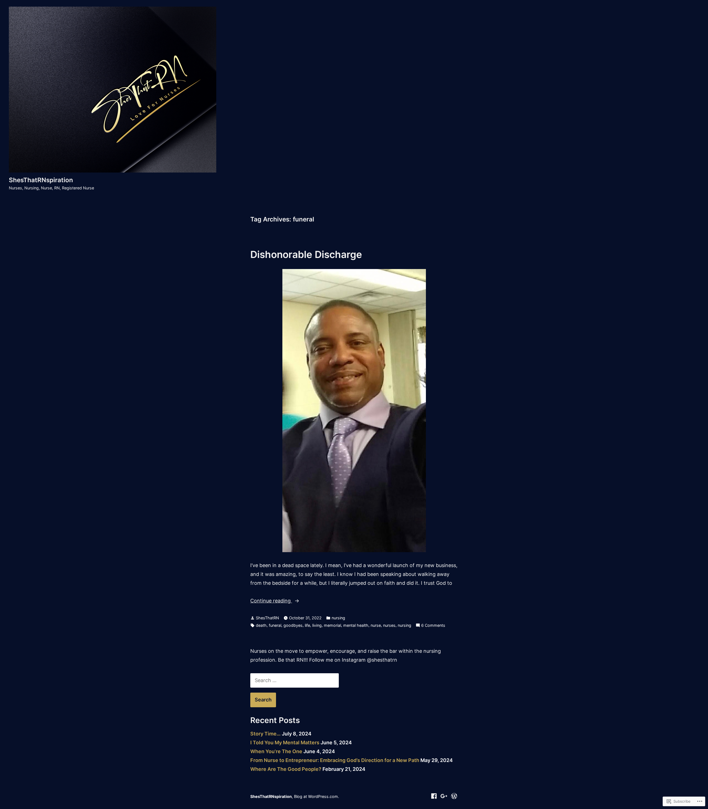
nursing (338, 617)
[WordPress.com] (453, 795)
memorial (332, 625)
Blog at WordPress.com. (316, 796)
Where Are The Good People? (285, 769)
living (317, 625)
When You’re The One (276, 751)
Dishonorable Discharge (306, 254)
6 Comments (433, 626)
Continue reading (271, 601)
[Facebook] (434, 795)
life (307, 625)
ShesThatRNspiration (41, 180)
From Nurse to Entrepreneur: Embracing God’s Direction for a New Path (334, 760)
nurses (389, 625)
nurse (376, 625)
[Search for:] (294, 680)
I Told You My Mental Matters (284, 742)
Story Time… (265, 734)
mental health (355, 625)
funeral (275, 625)
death (261, 625)
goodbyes (293, 625)
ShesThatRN (267, 617)
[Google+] (444, 795)
